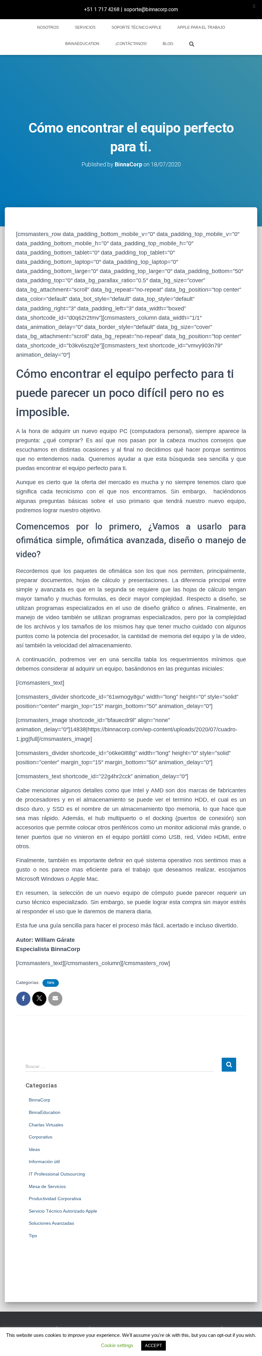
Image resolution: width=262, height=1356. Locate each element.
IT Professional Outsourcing (57, 1174)
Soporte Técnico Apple (136, 27)
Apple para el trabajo (201, 27)
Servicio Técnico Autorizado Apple (63, 1211)
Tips (50, 983)
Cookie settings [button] (117, 1345)
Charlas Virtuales (46, 1124)
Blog (168, 44)
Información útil (44, 1161)
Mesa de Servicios (47, 1186)
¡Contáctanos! (131, 44)
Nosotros (48, 27)
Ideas (34, 1149)
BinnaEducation (82, 44)
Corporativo (40, 1136)
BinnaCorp (39, 1099)
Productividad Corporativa (55, 1198)
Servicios (85, 27)
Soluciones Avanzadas (51, 1223)
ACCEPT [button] (153, 1345)
